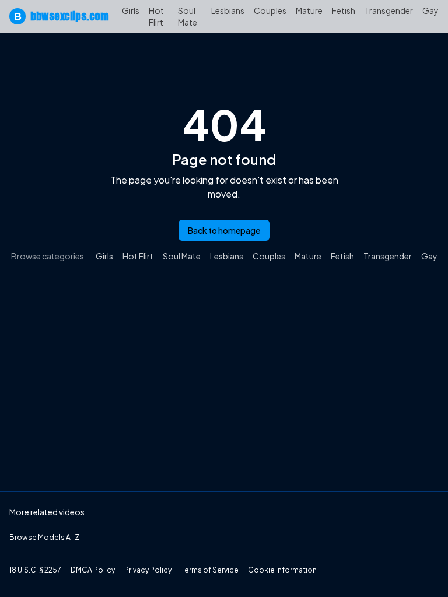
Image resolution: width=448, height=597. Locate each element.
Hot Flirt (156, 16)
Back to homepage (224, 230)
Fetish (343, 10)
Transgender (389, 10)
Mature (309, 10)
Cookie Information (282, 570)
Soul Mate (187, 16)
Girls (130, 10)
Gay (430, 10)
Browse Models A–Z (44, 537)
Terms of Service (210, 570)
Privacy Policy (148, 570)
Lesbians (227, 10)
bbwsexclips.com (61, 16)
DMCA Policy (93, 570)
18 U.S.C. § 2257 (35, 570)
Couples (270, 10)
